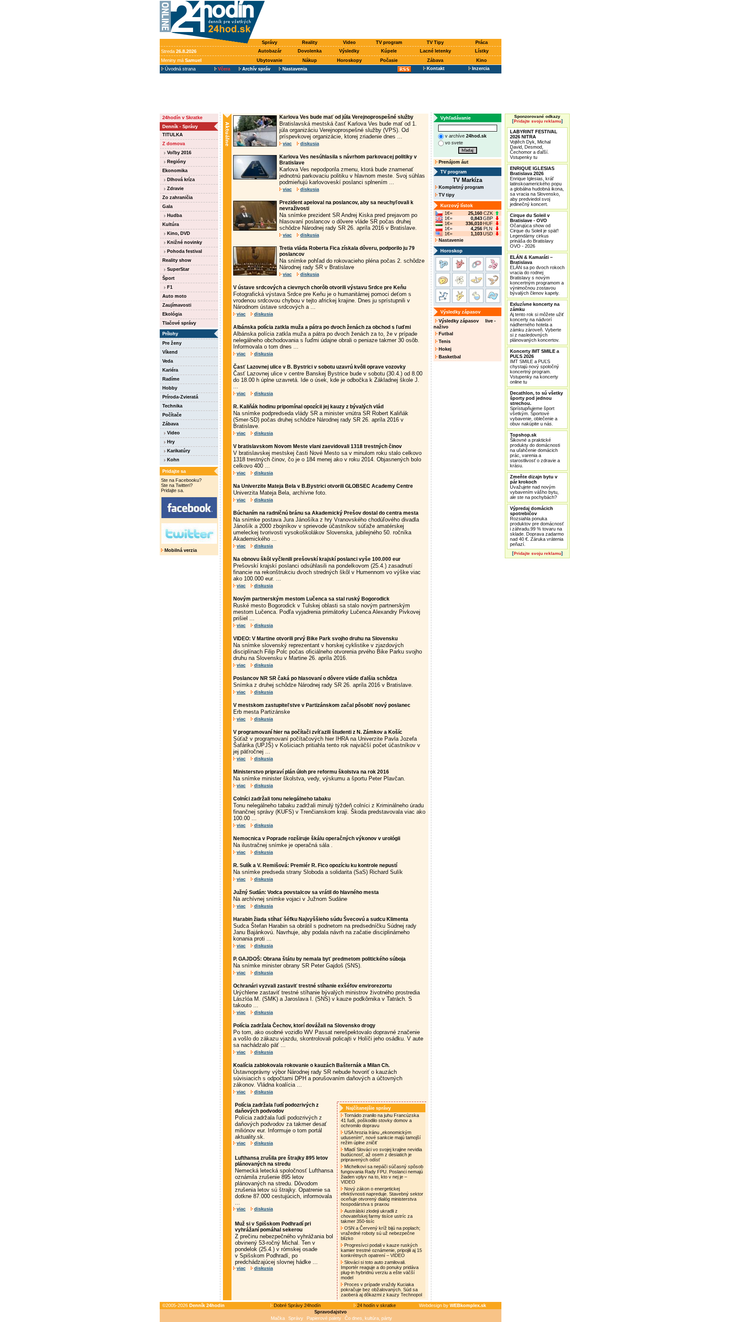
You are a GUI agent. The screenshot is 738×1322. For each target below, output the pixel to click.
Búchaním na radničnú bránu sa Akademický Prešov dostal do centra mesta (326, 513)
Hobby (169, 387)
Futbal (445, 333)
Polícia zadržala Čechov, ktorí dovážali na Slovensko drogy (304, 1026)
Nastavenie (450, 240)
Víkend (170, 352)
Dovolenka (310, 50)
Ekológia (172, 314)
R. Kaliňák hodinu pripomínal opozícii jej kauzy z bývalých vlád (308, 407)
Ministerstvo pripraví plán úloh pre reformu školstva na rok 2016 (311, 772)
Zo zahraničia (177, 197)
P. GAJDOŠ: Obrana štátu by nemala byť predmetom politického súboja (319, 959)
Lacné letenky (435, 50)
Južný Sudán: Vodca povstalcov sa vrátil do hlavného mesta (306, 892)
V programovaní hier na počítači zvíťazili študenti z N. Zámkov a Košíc (317, 732)
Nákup (309, 60)
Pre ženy (172, 343)
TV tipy (445, 194)
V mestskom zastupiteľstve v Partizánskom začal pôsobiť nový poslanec (321, 705)
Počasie (389, 60)
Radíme (170, 378)
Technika (172, 405)
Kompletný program (460, 187)
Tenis (444, 341)
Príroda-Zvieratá (180, 396)
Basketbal (449, 356)
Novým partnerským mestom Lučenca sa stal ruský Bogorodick (311, 599)
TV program (389, 42)
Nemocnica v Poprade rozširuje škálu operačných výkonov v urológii (316, 838)
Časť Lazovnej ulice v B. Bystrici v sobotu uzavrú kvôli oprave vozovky (319, 367)
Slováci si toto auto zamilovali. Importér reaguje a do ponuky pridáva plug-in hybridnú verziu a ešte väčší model (380, 1270)
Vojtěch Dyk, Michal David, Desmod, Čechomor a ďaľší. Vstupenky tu (533, 144)
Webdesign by (452, 1305)
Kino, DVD (178, 233)
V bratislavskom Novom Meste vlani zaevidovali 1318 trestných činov (317, 446)
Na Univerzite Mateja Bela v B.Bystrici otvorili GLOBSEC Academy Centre (323, 486)
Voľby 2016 (178, 152)
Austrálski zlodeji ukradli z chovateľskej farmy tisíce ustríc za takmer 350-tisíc (377, 1216)
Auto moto (174, 296)
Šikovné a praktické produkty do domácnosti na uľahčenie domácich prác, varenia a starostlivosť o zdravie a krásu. (535, 450)
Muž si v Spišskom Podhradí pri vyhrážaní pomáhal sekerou (273, 1227)
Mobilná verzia (180, 550)
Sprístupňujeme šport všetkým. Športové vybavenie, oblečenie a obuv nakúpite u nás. (536, 408)
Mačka (278, 1318)
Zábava (435, 60)
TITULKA (172, 134)
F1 (169, 287)
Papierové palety (324, 1318)
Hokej (444, 349)
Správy (269, 42)
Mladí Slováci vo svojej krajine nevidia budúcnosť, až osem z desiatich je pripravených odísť (381, 1154)
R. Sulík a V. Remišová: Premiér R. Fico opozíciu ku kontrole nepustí (315, 865)
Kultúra (170, 224)
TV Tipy (435, 42)
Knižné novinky (184, 242)
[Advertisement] (385, 20)
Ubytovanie (269, 60)
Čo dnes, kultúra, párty (368, 1318)
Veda (167, 360)
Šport (168, 278)
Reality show (176, 260)
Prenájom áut (453, 161)
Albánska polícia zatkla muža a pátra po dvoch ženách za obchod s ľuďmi (322, 327)
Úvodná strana (180, 68)
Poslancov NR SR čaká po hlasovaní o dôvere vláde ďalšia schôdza (315, 678)
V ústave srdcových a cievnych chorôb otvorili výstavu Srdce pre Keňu (319, 287)
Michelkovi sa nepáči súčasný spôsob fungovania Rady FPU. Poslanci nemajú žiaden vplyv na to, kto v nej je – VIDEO (382, 1174)
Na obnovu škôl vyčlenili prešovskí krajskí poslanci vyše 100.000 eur (317, 559)
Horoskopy (349, 60)
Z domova (173, 143)
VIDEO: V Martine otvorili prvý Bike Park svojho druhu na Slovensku (315, 639)
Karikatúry (178, 450)
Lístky (482, 50)
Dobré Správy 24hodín (296, 1305)
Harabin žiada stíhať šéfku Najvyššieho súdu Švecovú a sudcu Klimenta (320, 919)
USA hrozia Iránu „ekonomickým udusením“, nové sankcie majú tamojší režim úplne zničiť (381, 1137)
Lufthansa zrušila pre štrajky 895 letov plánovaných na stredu (281, 1161)
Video (349, 42)
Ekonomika (174, 170)
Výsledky (349, 50)
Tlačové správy (179, 322)
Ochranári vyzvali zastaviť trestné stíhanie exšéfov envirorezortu (312, 986)
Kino (481, 60)
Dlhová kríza (180, 179)
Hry (170, 441)
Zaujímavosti (176, 305)
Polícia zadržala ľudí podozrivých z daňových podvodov (277, 1108)
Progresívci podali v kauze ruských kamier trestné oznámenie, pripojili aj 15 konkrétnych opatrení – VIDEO (381, 1250)
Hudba (174, 215)
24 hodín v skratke (376, 1305)
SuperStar (177, 269)
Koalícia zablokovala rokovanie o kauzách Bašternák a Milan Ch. (311, 1065)
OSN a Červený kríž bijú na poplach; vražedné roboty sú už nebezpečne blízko (380, 1233)
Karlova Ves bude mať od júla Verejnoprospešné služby (346, 117)
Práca (481, 42)
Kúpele (389, 50)
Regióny (176, 161)
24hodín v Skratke (182, 117)
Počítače (172, 414)
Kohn (172, 459)
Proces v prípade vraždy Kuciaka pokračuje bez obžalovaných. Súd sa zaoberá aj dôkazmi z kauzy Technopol (382, 1289)
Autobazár (269, 50)
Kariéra (170, 369)
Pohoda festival (184, 251)
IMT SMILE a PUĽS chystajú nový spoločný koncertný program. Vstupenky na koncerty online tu (534, 366)
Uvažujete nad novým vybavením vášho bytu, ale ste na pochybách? (534, 487)
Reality (309, 42)
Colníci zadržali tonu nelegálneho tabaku (282, 799)
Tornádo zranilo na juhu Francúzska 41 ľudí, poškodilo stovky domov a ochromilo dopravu (380, 1120)
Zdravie (175, 188)
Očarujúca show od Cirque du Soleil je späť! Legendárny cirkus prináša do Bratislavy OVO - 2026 (534, 231)
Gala (167, 206)
